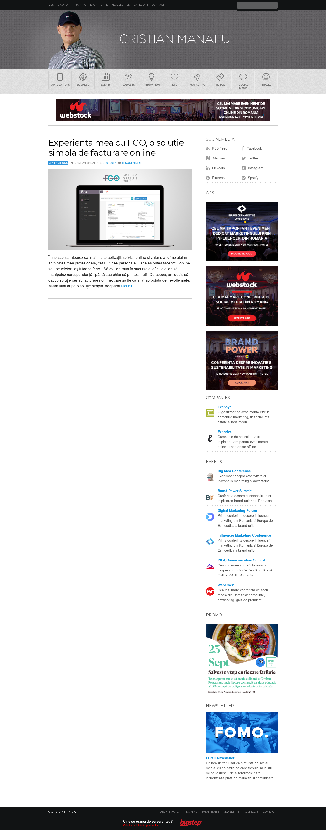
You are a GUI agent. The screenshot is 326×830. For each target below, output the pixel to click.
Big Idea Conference (234, 470)
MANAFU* (163, 39)
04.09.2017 (109, 162)
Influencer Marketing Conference (244, 535)
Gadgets (128, 84)
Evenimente (99, 4)
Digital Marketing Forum (237, 510)
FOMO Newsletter (220, 758)
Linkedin (218, 167)
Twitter (252, 158)
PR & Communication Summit (241, 560)
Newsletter (121, 4)
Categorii (141, 4)
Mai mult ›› (129, 286)
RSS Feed (219, 148)
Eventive (225, 431)
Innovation (151, 84)
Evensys (224, 406)
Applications (60, 84)
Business (83, 84)
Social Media (243, 86)
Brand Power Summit (235, 490)
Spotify (252, 177)
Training (79, 4)
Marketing (197, 84)
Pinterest (218, 177)
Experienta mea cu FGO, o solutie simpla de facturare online (116, 147)
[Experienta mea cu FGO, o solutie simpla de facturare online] (120, 209)
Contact (158, 4)
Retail (220, 84)
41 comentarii (131, 162)
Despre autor (58, 4)
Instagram (255, 167)
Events (106, 84)
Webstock (226, 584)
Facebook (254, 148)
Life (174, 84)
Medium (218, 158)
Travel (266, 84)
